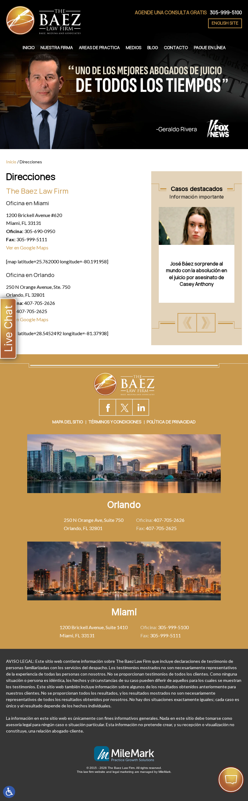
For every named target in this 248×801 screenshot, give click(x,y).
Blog (152, 47)
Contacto (176, 47)
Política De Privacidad (171, 422)
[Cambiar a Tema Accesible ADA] (9, 792)
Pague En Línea (210, 47)
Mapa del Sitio (67, 422)
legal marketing (123, 771)
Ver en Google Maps (27, 247)
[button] (187, 322)
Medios (133, 47)
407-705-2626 (169, 520)
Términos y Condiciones (114, 422)
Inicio (28, 47)
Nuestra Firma (57, 47)
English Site (225, 23)
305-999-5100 (226, 12)
